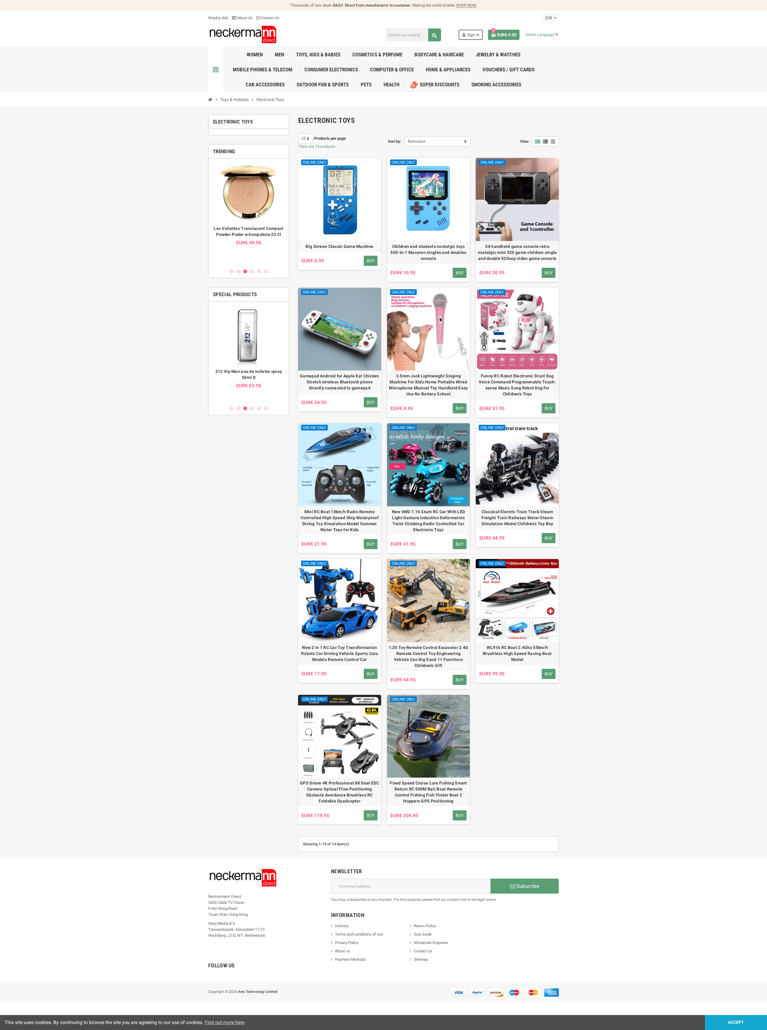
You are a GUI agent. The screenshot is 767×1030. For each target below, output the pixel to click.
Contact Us (270, 18)
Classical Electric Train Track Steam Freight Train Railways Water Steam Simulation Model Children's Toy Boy (517, 517)
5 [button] (259, 271)
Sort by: (394, 141)
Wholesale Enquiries (431, 942)
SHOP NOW (466, 5)
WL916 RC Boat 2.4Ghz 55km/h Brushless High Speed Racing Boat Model (517, 653)
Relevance (416, 141)
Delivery (341, 926)
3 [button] (245, 271)
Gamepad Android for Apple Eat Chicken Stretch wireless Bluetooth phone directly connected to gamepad (339, 382)
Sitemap (421, 959)
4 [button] (252, 271)
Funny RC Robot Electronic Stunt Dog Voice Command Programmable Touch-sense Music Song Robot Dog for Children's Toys (517, 385)
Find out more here (224, 1022)
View (524, 141)
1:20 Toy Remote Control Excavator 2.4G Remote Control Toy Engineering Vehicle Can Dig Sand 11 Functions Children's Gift (429, 656)
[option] (248, 213)
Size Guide (423, 934)
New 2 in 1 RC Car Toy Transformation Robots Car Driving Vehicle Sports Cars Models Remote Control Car (339, 653)
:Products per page (329, 138)
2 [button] (238, 271)
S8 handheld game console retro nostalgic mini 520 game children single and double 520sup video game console (517, 252)
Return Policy (425, 926)
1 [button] (231, 271)
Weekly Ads (218, 18)
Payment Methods (350, 959)
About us (342, 951)
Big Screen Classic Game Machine (339, 246)
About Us (244, 18)
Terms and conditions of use (359, 934)
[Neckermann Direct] (243, 34)
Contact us (423, 951)
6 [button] (266, 271)
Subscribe (527, 886)
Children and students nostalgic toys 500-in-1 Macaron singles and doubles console (428, 252)
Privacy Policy (346, 942)
